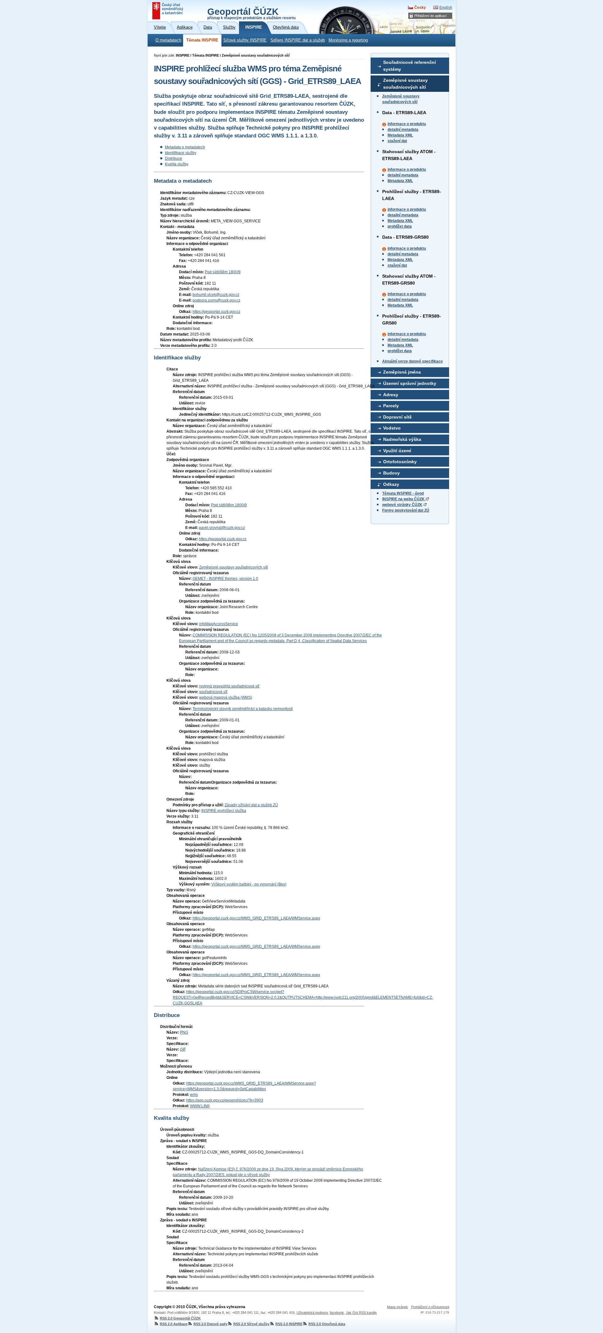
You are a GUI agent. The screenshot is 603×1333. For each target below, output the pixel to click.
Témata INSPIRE (202, 40)
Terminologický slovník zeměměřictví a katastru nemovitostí (243, 709)
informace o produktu (407, 124)
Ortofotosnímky (400, 461)
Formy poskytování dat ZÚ (405, 510)
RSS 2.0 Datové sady (210, 1324)
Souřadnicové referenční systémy (409, 66)
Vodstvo (392, 427)
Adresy (390, 394)
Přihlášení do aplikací (430, 16)
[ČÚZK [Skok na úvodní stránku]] (168, 11)
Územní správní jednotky (409, 383)
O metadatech (168, 40)
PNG (184, 1032)
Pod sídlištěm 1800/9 (223, 272)
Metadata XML (400, 135)
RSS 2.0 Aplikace (173, 1324)
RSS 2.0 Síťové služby (251, 1324)
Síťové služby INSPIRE (245, 40)
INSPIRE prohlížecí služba (223, 810)
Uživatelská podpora (312, 1312)
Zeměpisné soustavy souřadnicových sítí (405, 84)
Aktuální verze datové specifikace (412, 361)
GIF (183, 1049)
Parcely (391, 405)
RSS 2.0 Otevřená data (326, 1324)
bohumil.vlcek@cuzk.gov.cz (216, 294)
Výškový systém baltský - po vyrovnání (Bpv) (248, 884)
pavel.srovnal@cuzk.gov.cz (222, 527)
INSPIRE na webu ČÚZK (404, 499)
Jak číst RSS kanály (361, 1312)
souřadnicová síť (213, 692)
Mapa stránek (397, 1307)
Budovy (391, 472)
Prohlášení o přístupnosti (430, 1307)
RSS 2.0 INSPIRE (288, 1324)
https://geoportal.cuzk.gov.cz (216, 311)
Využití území (397, 450)
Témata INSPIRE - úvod (403, 493)
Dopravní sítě (397, 416)
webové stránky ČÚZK (402, 505)
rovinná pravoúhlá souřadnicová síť (229, 686)
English (445, 7)
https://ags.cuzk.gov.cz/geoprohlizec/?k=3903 (224, 1100)
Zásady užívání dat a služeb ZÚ (251, 805)
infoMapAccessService (218, 624)
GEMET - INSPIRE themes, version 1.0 (225, 578)
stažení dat (397, 141)
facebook (337, 1312)
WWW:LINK (200, 1106)
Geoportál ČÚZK (251, 13)
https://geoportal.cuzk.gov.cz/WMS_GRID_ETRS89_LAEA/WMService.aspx (256, 918)
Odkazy (391, 484)
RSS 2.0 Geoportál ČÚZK (180, 1318)
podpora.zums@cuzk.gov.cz (216, 300)
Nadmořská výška (402, 439)
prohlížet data (400, 226)
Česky (420, 7)
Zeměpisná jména (402, 372)
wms (194, 1094)
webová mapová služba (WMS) (225, 697)
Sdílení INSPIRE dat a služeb (297, 40)
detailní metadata (403, 129)
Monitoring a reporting (348, 40)
